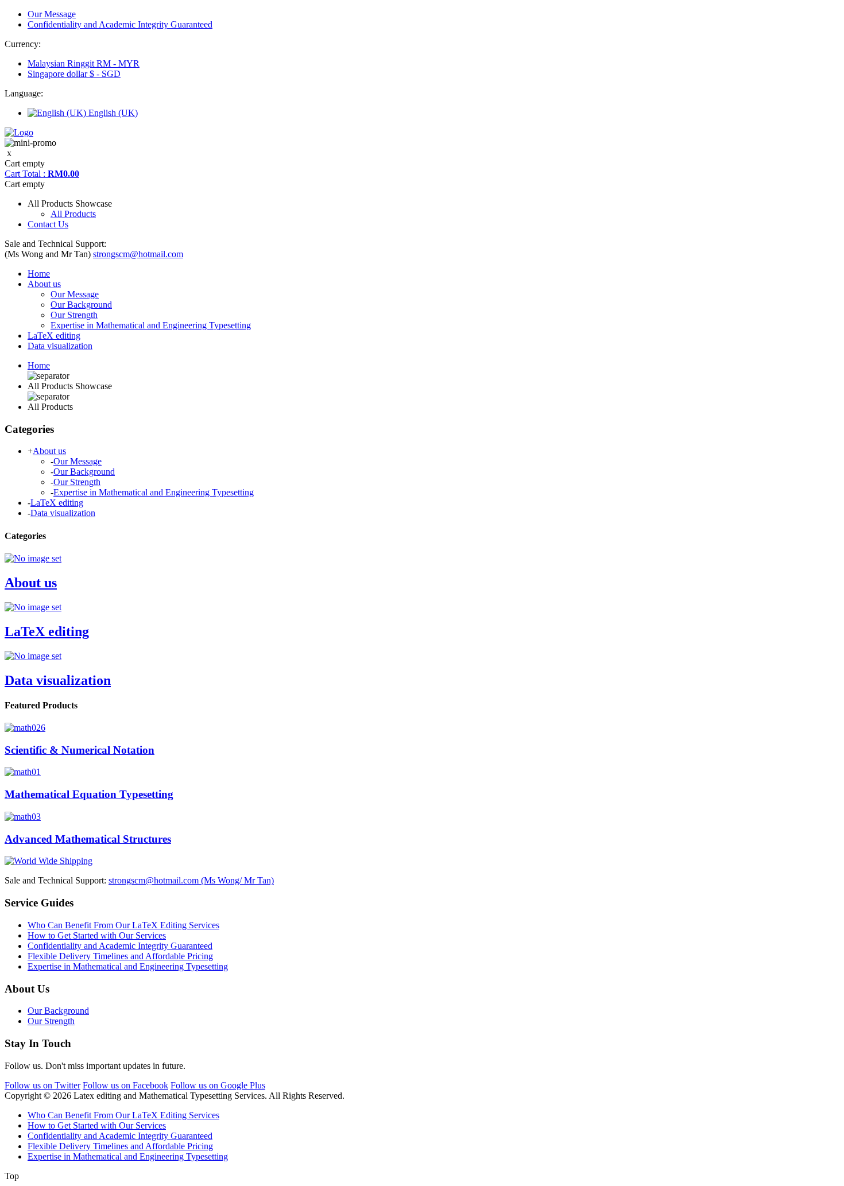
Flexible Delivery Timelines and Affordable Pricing (120, 956)
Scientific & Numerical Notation (79, 750)
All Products (73, 214)
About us (44, 284)
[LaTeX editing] (33, 607)
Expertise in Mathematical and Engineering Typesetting (151, 325)
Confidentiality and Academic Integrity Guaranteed (120, 24)
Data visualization (60, 346)
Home (39, 273)
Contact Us (48, 224)
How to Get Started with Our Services (97, 935)
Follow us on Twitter (42, 1085)
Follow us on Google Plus (218, 1085)
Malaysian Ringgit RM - (84, 63)
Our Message (52, 14)
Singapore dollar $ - (74, 74)
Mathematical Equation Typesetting (89, 794)
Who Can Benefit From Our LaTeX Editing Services (123, 925)
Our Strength (74, 315)
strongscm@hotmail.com (138, 254)
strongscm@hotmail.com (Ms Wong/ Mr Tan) (191, 880)
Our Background (81, 304)
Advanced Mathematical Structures (88, 839)
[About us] (33, 558)
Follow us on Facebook (125, 1085)
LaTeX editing (54, 335)
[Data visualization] (33, 656)
